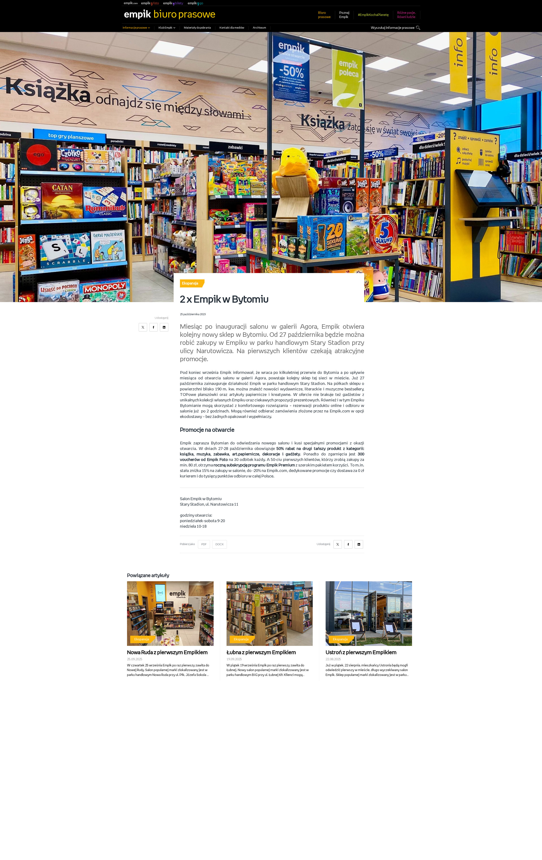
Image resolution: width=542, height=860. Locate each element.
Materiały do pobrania (197, 27)
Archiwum (259, 27)
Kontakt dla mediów (232, 27)
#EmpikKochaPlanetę (373, 15)
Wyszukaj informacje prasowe (393, 27)
